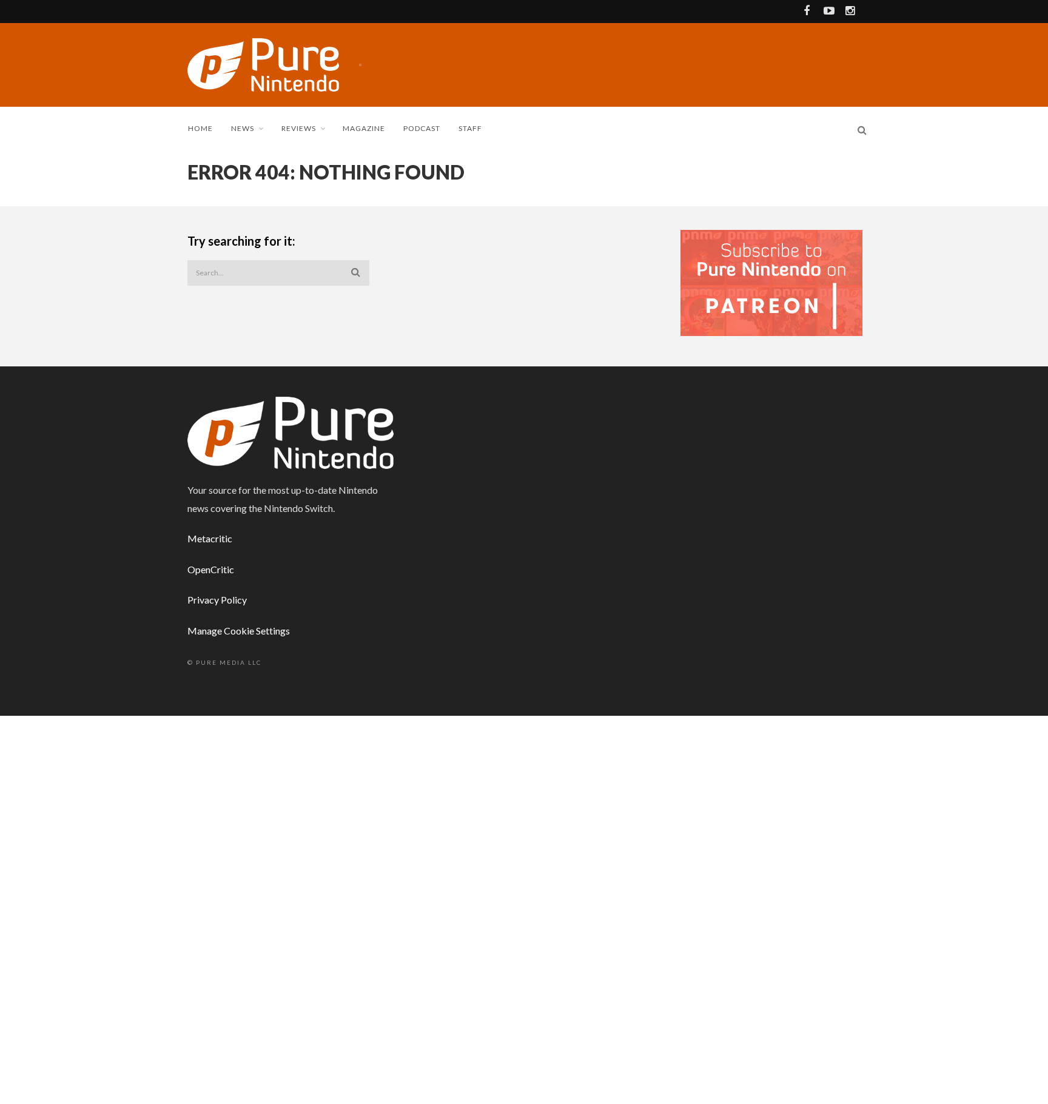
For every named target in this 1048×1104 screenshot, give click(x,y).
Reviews (298, 128)
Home (200, 128)
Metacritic (209, 538)
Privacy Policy (217, 599)
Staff (470, 128)
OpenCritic (210, 569)
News (242, 128)
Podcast (421, 128)
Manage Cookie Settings (238, 630)
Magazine (364, 128)
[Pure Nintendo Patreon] (771, 282)
